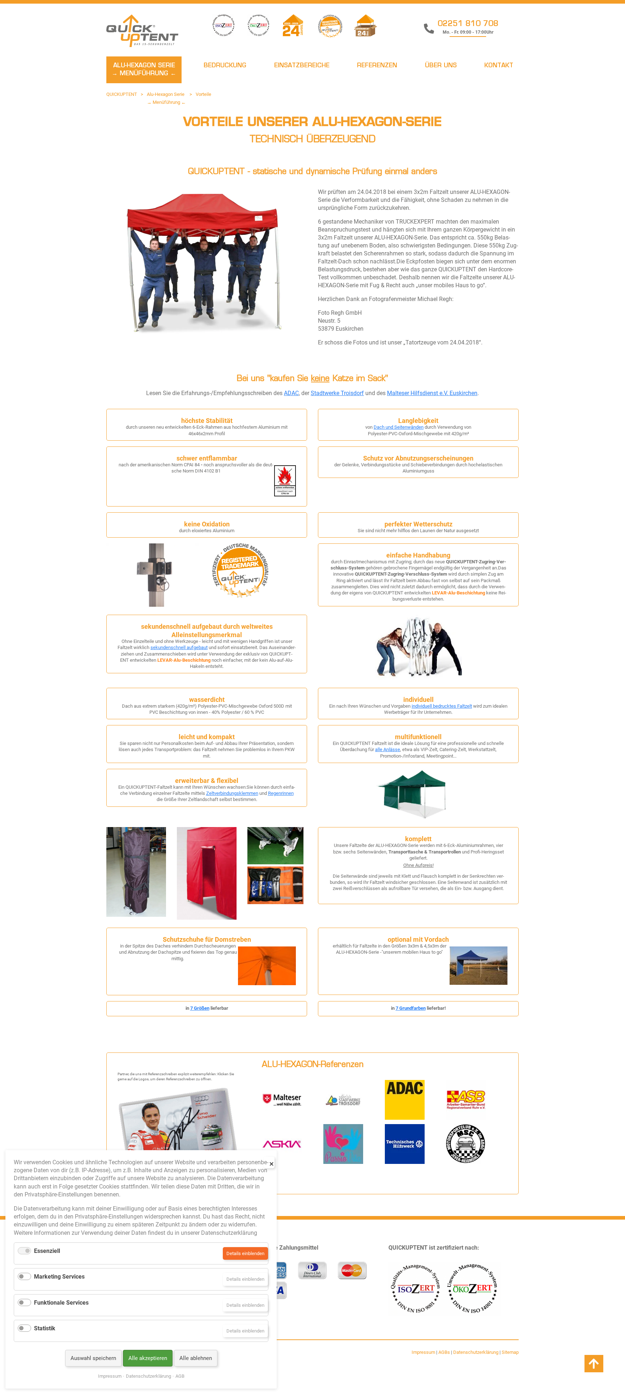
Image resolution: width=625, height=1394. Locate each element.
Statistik (44, 1328)
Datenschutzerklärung (475, 1352)
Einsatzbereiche (301, 66)
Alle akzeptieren (147, 1358)
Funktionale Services (61, 1302)
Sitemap (510, 1352)
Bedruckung (225, 66)
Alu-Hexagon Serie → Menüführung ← (144, 70)
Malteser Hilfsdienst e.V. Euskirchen (432, 393)
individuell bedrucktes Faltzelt (442, 706)
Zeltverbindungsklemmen (232, 793)
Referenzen (377, 66)
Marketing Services (59, 1276)
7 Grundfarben (411, 1008)
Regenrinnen (281, 793)
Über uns (441, 66)
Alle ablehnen (195, 1358)
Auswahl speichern (93, 1358)
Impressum (423, 1352)
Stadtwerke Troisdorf (337, 393)
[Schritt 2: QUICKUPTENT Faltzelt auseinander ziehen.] (418, 677)
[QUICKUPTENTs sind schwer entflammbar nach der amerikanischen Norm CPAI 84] (285, 494)
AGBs (444, 1352)
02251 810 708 (468, 24)
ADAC (291, 393)
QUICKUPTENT (121, 94)
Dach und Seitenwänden (399, 427)
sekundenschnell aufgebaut (179, 647)
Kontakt (498, 66)
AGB (179, 1376)
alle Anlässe (387, 749)
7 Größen (199, 1008)
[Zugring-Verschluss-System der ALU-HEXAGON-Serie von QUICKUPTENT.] (153, 604)
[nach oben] (594, 1364)
